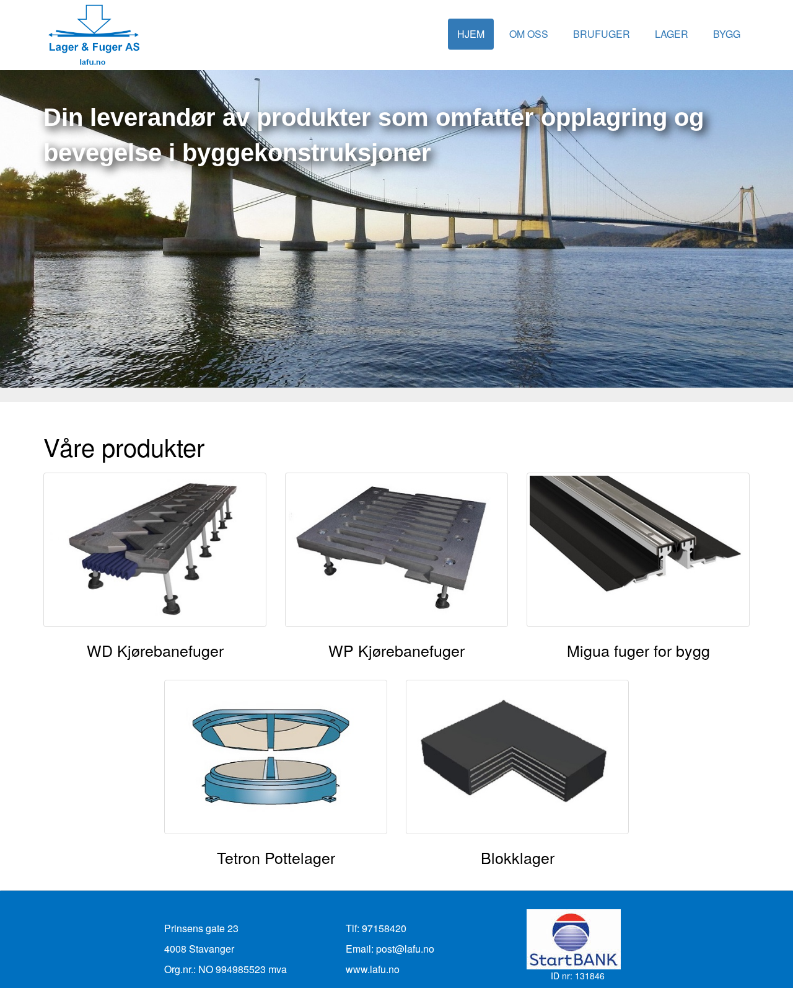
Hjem (470, 34)
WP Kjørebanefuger (396, 650)
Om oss (528, 34)
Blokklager (517, 857)
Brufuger (601, 34)
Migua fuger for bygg (638, 650)
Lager (671, 34)
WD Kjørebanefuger (155, 650)
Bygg (726, 34)
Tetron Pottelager (276, 857)
